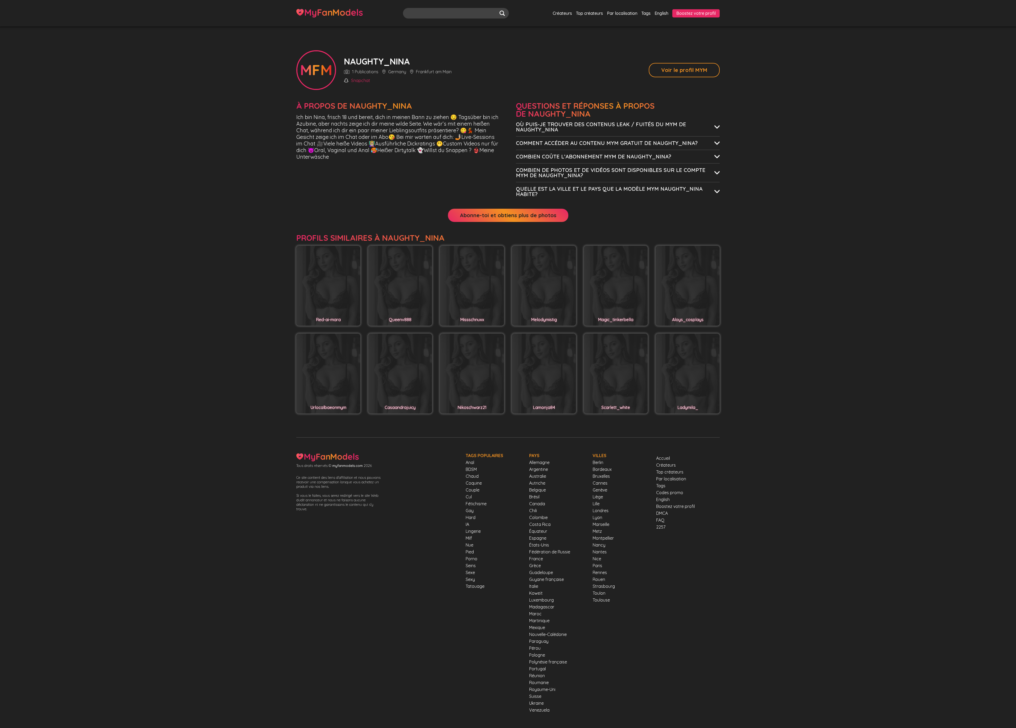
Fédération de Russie (549, 551)
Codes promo (669, 492)
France (536, 558)
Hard (470, 517)
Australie (537, 476)
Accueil (663, 458)
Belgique (537, 490)
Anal (470, 462)
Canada (537, 503)
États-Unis (539, 545)
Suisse (535, 696)
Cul (469, 496)
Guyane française (546, 579)
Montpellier (603, 538)
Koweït (536, 593)
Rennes (600, 572)
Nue (469, 545)
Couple (472, 490)
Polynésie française (548, 662)
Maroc (535, 613)
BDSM (471, 469)
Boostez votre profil (696, 13)
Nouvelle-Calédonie (548, 634)
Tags (646, 13)
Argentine (538, 469)
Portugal (537, 668)
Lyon (597, 517)
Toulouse (601, 600)
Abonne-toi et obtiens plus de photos (508, 215)
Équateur (538, 531)
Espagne (537, 538)
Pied (470, 551)
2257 (660, 527)
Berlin (598, 462)
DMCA (662, 513)
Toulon (599, 593)
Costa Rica (540, 524)
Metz (597, 531)
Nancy (599, 545)
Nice (597, 558)
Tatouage (475, 586)
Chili (533, 510)
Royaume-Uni (542, 689)
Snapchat (360, 80)
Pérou (535, 648)
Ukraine (536, 703)
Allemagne (539, 462)
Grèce (535, 565)
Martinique (539, 620)
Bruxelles (601, 476)
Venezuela (539, 710)
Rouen (599, 579)
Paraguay (538, 641)
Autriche (537, 483)
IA (467, 524)
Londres (601, 510)
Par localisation (622, 13)
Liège (598, 496)
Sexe (470, 572)
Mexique (537, 627)
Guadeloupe (541, 572)
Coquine (474, 483)
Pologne (537, 655)
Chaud (472, 476)
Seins (471, 565)
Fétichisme (476, 503)
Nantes (600, 551)
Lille (596, 503)
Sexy (470, 579)
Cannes (600, 483)
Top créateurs (589, 13)
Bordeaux (602, 469)
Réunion (537, 675)
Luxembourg (541, 600)
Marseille (601, 524)
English (661, 13)
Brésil (534, 496)
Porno (471, 558)
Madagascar (541, 606)
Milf (469, 538)
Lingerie (473, 531)
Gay (470, 510)
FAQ (660, 520)
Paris (597, 565)
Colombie (538, 517)
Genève (600, 490)
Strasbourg (604, 586)
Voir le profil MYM (684, 70)
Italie (533, 586)
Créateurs (562, 13)
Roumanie (539, 682)
